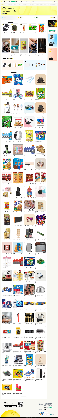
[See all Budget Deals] (22, 61)
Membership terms (41, 404)
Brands (19, 4)
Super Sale (10, 4)
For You (3, 4)
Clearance (15, 4)
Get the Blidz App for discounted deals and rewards (29, 417)
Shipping (40, 405)
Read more (3, 13)
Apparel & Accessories (54, 4)
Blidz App (27, 1)
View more (23, 397)
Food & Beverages (32, 4)
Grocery (6, 4)
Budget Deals (6, 61)
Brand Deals (28, 61)
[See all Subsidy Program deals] (44, 61)
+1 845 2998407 (50, 404)
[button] (6, 28)
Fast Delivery (26, 4)
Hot (22, 4)
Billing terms (40, 409)
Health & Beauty (41, 4)
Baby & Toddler (47, 4)
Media (37, 4)
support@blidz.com (49, 403)
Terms (39, 403)
